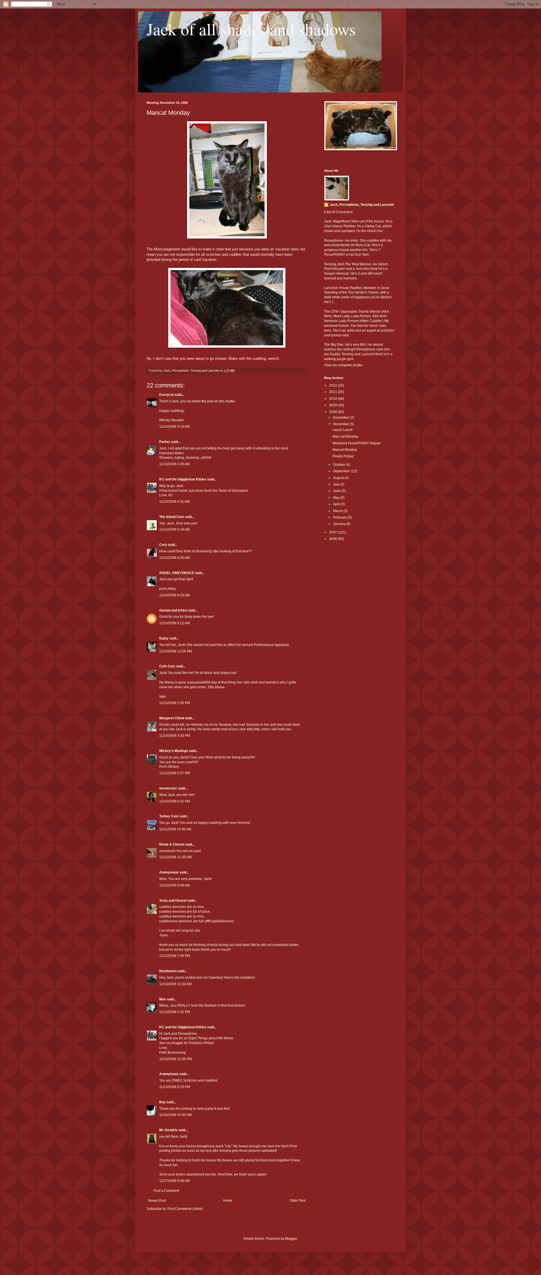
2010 (333, 399)
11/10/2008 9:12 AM (174, 623)
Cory (163, 545)
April (337, 504)
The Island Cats (171, 517)
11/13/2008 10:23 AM (175, 984)
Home (227, 1201)
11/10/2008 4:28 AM (174, 464)
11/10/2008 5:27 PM (174, 773)
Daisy (163, 638)
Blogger (291, 1239)
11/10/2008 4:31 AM (174, 502)
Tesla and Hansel (173, 901)
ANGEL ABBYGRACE (176, 573)
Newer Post (157, 1201)
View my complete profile (343, 365)
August (339, 478)
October (339, 465)
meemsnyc (168, 788)
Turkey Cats (169, 816)
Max (162, 999)
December (341, 418)
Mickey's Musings (173, 751)
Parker (164, 442)
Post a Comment (166, 1191)
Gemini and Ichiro (173, 610)
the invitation (244, 978)
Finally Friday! (343, 456)
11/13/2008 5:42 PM (174, 1012)
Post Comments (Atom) (185, 1209)
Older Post (298, 1201)
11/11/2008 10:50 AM (175, 829)
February (340, 517)
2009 (333, 405)
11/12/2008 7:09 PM (174, 956)
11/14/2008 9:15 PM (174, 1087)
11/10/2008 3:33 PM (174, 736)
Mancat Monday (344, 450)
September (342, 471)
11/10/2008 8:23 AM (174, 595)
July (336, 484)
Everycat (166, 395)
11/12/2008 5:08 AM (174, 885)
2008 (333, 412)
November (341, 424)
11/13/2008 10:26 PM (175, 1059)
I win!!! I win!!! (342, 430)
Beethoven (168, 971)
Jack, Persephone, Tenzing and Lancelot (362, 205)
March (338, 511)
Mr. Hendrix (168, 1130)
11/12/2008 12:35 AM (175, 857)
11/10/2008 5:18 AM (174, 529)
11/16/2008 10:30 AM (175, 1115)
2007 (333, 532)
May (336, 498)
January (339, 524)
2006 (333, 539)
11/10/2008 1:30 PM (174, 703)
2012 (333, 385)
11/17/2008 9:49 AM (174, 1181)
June (337, 491)
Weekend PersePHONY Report (356, 443)
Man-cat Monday (345, 436)
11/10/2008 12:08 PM (175, 651)
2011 (333, 392)
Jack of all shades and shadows (251, 28)
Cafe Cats (167, 666)
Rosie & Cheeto (171, 844)
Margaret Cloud (171, 718)
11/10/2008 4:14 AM (174, 427)
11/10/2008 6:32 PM (174, 801)
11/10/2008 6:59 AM (174, 558)
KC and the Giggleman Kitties (182, 479)
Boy (162, 1102)
